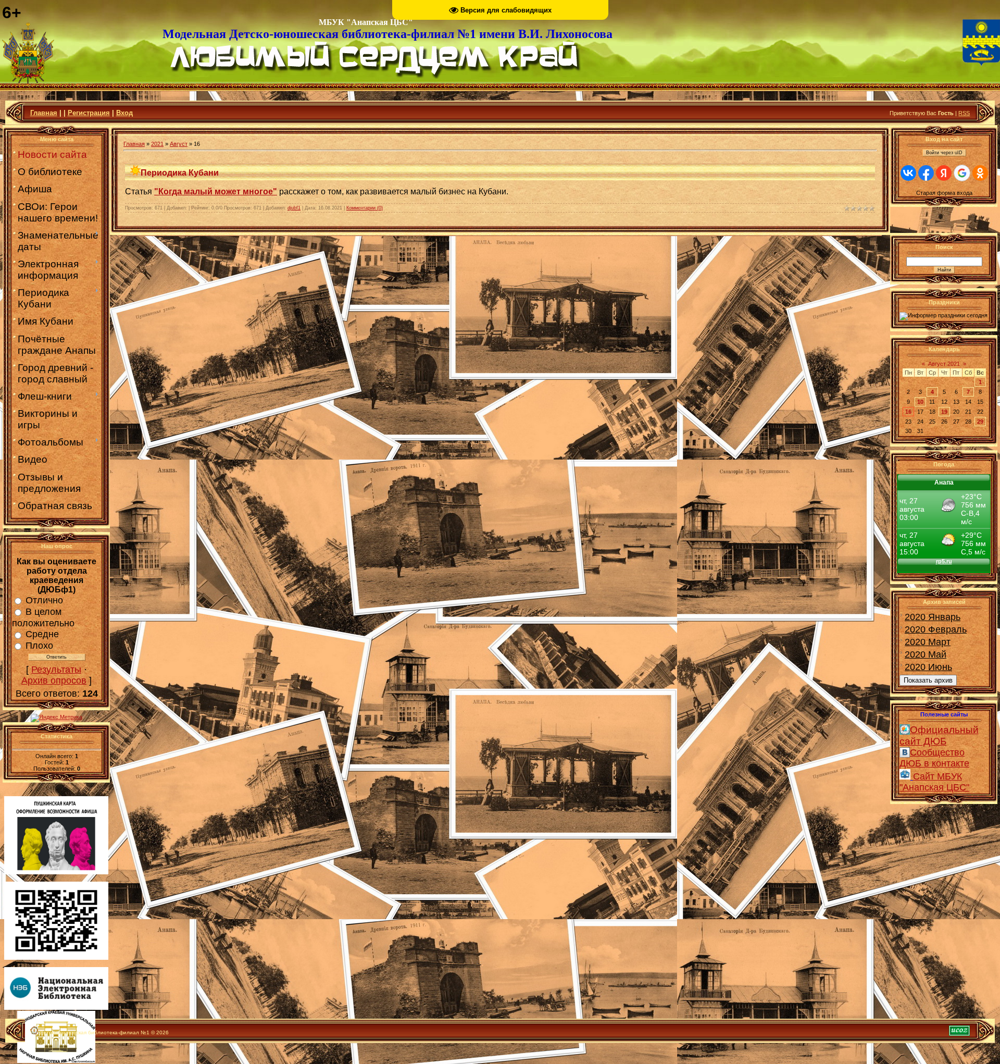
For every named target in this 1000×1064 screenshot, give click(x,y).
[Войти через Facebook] (926, 173)
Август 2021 (944, 364)
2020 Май (925, 654)
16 (908, 412)
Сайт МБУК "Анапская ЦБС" (934, 782)
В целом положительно (43, 617)
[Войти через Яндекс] (944, 173)
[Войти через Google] (962, 173)
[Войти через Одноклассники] (980, 173)
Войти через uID (944, 152)
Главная (43, 113)
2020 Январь (932, 617)
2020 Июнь (928, 667)
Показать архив (928, 680)
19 (944, 412)
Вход (124, 113)
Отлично (44, 600)
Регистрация (89, 113)
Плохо (39, 645)
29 (980, 421)
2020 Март (928, 642)
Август (179, 144)
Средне (42, 634)
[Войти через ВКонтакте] (908, 173)
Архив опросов (53, 680)
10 (920, 402)
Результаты (56, 669)
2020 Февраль (936, 629)
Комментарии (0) (364, 208)
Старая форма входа (944, 193)
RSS (964, 113)
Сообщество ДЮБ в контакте (934, 758)
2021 (157, 144)
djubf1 (294, 208)
